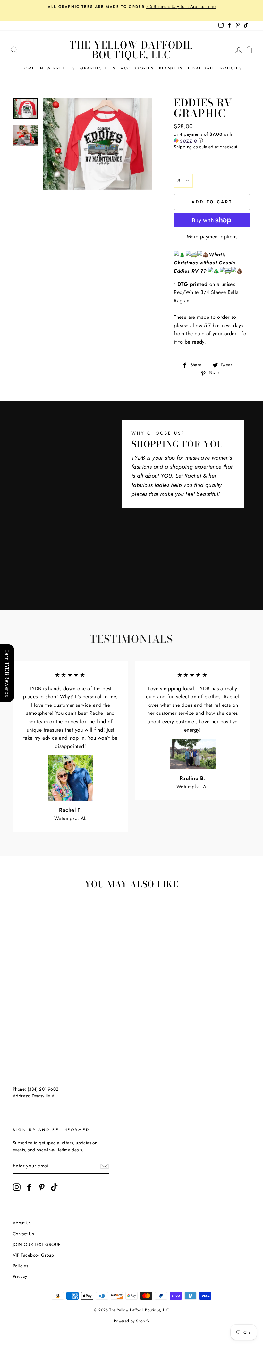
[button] (212, 137)
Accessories (137, 68)
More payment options (212, 236)
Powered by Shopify (131, 1321)
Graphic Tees (98, 68)
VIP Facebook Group (33, 1255)
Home (28, 68)
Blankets (171, 68)
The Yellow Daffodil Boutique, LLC (131, 50)
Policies (231, 68)
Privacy (20, 1276)
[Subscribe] (104, 1166)
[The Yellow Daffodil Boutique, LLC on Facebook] (29, 1187)
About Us (21, 1223)
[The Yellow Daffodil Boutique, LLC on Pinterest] (42, 1187)
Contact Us (23, 1234)
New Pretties (58, 68)
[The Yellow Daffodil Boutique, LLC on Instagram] (17, 1187)
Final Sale (202, 68)
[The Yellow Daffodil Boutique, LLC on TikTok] (54, 1187)
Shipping (183, 146)
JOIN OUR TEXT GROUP (37, 1244)
